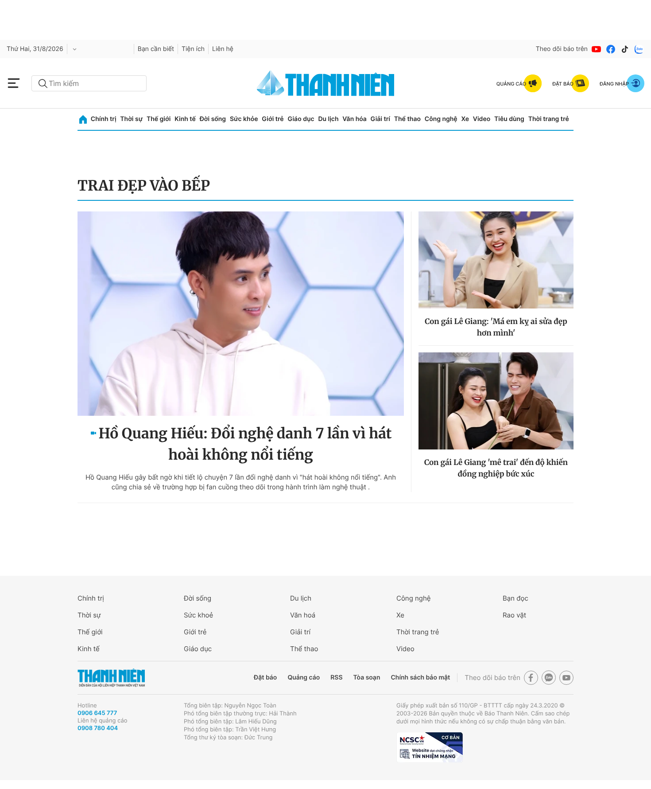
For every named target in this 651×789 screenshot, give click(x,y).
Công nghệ (441, 119)
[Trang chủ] (83, 119)
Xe (465, 119)
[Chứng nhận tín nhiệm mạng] (429, 747)
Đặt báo (265, 677)
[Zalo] (639, 49)
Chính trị (103, 119)
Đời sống (213, 119)
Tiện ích (193, 49)
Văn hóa (354, 119)
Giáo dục (300, 119)
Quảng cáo (303, 677)
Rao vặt (514, 615)
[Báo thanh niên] (325, 83)
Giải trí (380, 119)
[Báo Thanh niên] (111, 677)
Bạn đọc (515, 598)
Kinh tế (185, 119)
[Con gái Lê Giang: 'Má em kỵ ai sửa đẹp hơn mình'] (496, 260)
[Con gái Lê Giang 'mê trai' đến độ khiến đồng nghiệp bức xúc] (496, 400)
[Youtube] (596, 49)
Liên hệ (222, 49)
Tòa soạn (366, 677)
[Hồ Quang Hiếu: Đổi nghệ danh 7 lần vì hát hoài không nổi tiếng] (241, 313)
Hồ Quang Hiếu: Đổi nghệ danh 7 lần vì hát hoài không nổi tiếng (245, 444)
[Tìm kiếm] (43, 84)
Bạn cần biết (156, 49)
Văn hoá (302, 615)
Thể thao (407, 119)
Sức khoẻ (198, 615)
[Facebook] (610, 49)
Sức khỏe (244, 119)
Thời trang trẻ (548, 119)
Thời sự (131, 119)
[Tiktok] (625, 49)
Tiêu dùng (509, 119)
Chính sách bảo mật (420, 677)
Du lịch (328, 119)
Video (481, 119)
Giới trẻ (272, 119)
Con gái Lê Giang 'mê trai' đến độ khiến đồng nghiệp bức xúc (496, 468)
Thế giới (158, 119)
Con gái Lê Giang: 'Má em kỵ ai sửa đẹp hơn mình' (496, 327)
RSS (336, 677)
